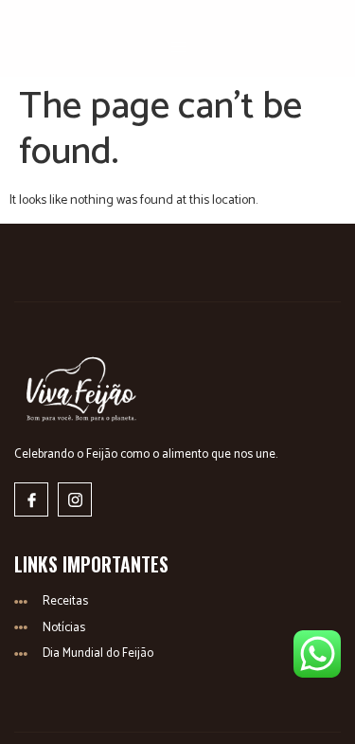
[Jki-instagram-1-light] (75, 499)
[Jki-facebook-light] (31, 499)
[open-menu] (179, 47)
